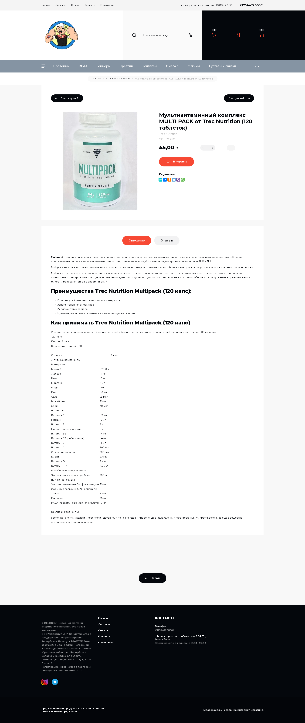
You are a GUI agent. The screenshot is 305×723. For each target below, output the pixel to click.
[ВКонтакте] (165, 180)
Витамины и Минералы (118, 78)
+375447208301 (252, 5)
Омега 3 (172, 66)
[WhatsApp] (183, 180)
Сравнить (231, 148)
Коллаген (149, 66)
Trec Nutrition (168, 133)
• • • (257, 66)
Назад (155, 578)
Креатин (126, 66)
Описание (137, 240)
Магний (194, 66)
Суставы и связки (222, 66)
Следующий (236, 98)
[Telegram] (174, 180)
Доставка (104, 624)
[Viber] (178, 180)
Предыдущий (69, 98)
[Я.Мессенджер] (160, 180)
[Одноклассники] (169, 180)
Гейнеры (104, 66)
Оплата (103, 630)
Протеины (61, 66)
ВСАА (83, 66)
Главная (96, 78)
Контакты (104, 636)
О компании (106, 642)
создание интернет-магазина (243, 709)
